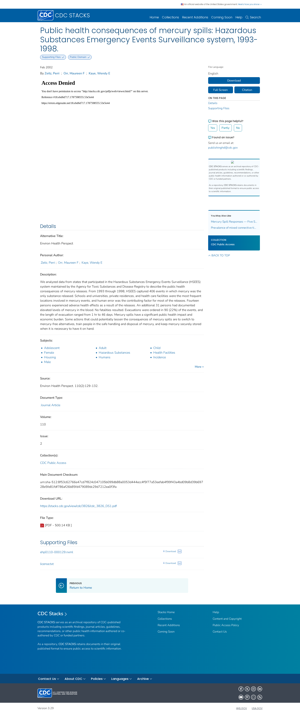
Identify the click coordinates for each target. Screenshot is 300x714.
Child (156, 348)
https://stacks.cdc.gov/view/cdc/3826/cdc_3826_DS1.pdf (78, 506)
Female (49, 352)
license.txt (47, 564)
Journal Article (50, 405)
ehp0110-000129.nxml (56, 552)
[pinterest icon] (247, 697)
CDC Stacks (50, 613)
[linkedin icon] (259, 689)
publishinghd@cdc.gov (223, 148)
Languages (119, 679)
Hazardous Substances (114, 352)
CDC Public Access (53, 463)
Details (212, 103)
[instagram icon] (253, 689)
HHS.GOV (241, 708)
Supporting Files (218, 108)
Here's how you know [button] (249, 4)
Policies (97, 679)
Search (255, 17)
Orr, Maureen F (74, 73)
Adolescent (52, 348)
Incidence (159, 357)
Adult (102, 348)
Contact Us (220, 632)
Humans (104, 357)
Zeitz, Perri (52, 73)
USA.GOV (257, 708)
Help (238, 17)
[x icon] (247, 689)
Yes (212, 128)
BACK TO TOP (220, 255)
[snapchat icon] (253, 697)
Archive (143, 679)
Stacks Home (166, 612)
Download (170, 551)
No (238, 128)
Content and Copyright (227, 619)
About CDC (73, 679)
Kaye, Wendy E (99, 73)
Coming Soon (221, 17)
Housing (50, 357)
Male (47, 362)
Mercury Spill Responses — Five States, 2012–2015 (234, 222)
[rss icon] (259, 697)
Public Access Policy (226, 625)
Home (154, 17)
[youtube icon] (241, 697)
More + (199, 367)
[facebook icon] (241, 689)
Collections (170, 17)
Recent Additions (195, 17)
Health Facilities (164, 352)
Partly (226, 128)
